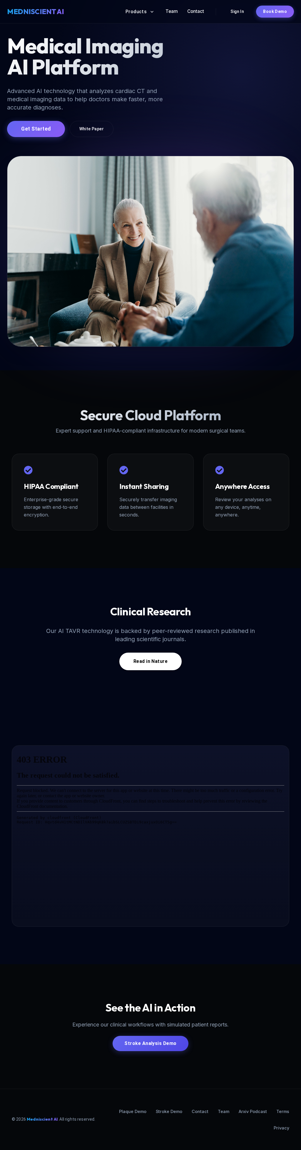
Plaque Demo (132, 1111)
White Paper (91, 128)
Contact (195, 11)
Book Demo (275, 11)
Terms (282, 1111)
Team (171, 11)
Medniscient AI (42, 1119)
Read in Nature (150, 661)
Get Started (36, 129)
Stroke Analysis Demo (150, 1043)
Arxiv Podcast (253, 1111)
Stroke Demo (169, 1111)
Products (136, 11)
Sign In (237, 11)
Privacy (281, 1127)
